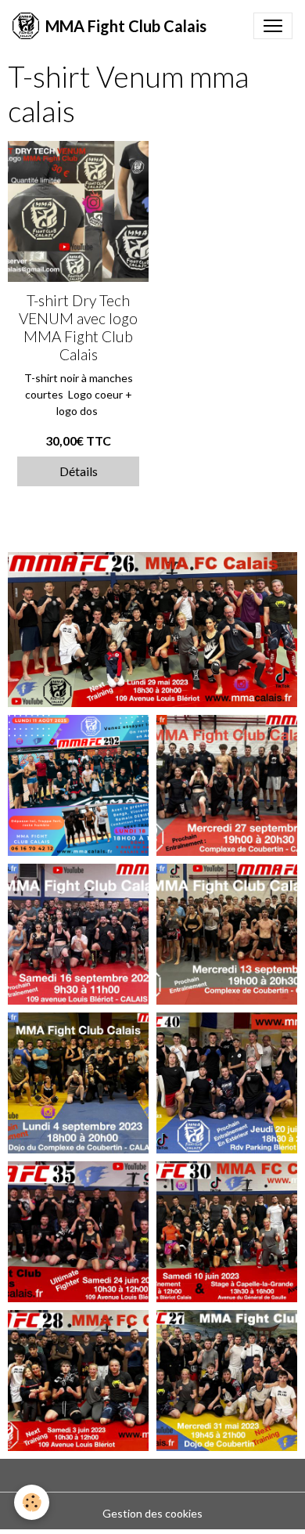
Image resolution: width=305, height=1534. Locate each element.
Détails (78, 471)
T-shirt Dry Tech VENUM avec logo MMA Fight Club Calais (78, 327)
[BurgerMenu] (272, 26)
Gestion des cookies (152, 1513)
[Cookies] (31, 1502)
